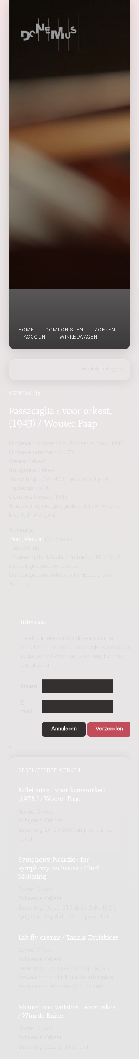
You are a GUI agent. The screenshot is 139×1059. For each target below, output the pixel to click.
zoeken (105, 330)
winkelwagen (78, 337)
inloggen (113, 369)
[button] (64, 730)
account (36, 337)
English (90, 369)
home (26, 330)
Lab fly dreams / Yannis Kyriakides (68, 936)
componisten (64, 330)
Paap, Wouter (26, 539)
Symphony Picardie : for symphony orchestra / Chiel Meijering (58, 867)
